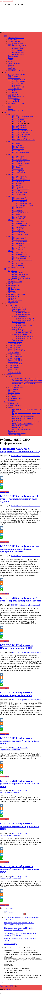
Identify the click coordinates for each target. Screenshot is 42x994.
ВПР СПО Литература (20, 132)
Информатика (13, 56)
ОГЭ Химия (12, 92)
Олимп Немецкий (18, 311)
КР (5, 269)
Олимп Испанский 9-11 (24, 333)
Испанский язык (18, 52)
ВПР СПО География (19, 129)
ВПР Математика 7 (19, 198)
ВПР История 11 (18, 149)
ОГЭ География (13, 101)
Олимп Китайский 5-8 (24, 323)
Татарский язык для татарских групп (25, 378)
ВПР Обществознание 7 (20, 212)
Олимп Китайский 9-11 (24, 325)
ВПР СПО (11, 114)
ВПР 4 (10, 251)
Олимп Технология (15, 364)
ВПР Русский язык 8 (19, 178)
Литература (12, 69)
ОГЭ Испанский (18, 87)
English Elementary (18, 272)
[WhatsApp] (21, 487)
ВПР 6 (10, 220)
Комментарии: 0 (34, 456)
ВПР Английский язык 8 (21, 180)
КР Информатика (14, 289)
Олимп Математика (15, 356)
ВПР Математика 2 (19, 263)
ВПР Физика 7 (17, 214)
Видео (10, 407)
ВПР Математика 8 (19, 176)
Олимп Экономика (14, 373)
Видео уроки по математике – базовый (25, 422)
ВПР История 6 (17, 229)
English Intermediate (18, 276)
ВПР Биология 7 (18, 207)
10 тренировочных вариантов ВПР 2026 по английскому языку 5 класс (19, 923)
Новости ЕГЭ (13, 404)
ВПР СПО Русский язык (20, 136)
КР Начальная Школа (15, 280)
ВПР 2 (10, 262)
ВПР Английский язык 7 (21, 201)
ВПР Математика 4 (19, 252)
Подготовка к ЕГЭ (6, 1)
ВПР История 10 (18, 165)
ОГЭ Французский (18, 85)
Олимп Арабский (18, 340)
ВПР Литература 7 (18, 218)
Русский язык (13, 39)
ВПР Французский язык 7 (25, 205)
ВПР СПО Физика (18, 120)
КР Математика (13, 285)
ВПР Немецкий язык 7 (24, 203)
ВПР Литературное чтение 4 (22, 260)
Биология (11, 61)
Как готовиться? (14, 431)
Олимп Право (13, 362)
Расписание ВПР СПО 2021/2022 (23, 140)
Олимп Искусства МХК (16, 351)
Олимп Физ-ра (13, 365)
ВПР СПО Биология (19, 125)
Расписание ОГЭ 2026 (16, 103)
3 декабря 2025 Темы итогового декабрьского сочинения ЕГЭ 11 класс (20, 934)
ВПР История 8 (17, 187)
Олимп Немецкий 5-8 (23, 313)
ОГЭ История (13, 98)
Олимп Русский (17, 307)
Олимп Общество (14, 358)
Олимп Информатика (15, 349)
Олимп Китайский (18, 322)
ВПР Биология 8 (18, 181)
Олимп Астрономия (15, 342)
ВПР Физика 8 (17, 185)
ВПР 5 (10, 236)
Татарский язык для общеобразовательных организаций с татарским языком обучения (27, 383)
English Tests (12, 271)
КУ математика (13, 389)
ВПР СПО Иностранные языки (23, 116)
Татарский (11, 376)
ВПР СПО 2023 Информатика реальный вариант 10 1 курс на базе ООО (20, 869)
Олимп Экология (14, 371)
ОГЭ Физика (12, 90)
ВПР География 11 (18, 151)
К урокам (7, 374)
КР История (12, 298)
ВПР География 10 (18, 172)
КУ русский (12, 391)
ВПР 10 (10, 154)
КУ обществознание (15, 398)
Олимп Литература (15, 354)
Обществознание (14, 63)
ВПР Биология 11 (18, 147)
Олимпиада (8, 303)
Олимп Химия (13, 369)
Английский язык (18, 47)
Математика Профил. (15, 43)
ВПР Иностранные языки (21, 152)
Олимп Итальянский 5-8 (24, 336)
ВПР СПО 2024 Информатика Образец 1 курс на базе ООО (16, 694)
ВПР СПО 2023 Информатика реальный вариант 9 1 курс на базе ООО (19, 826)
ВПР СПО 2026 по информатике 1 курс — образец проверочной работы (20, 599)
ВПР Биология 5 (18, 243)
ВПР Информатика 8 (19, 192)
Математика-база (14, 41)
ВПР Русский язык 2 (19, 265)
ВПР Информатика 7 (19, 216)
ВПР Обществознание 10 (21, 163)
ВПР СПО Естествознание (21, 134)
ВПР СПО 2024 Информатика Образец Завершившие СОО (16, 646)
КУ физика (12, 396)
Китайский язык (18, 54)
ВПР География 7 (18, 209)
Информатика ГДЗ (10, 944)
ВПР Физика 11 (17, 143)
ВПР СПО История (19, 127)
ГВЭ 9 (10, 109)
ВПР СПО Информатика (20, 456)
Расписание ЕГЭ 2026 (15, 70)
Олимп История (13, 353)
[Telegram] (21, 484)
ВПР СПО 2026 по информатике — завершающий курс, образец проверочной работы (19, 549)
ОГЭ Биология (13, 94)
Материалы (8, 402)
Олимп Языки (13, 305)
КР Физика (12, 287)
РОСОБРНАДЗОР (14, 405)
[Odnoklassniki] (21, 481)
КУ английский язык (15, 387)
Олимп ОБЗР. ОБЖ (15, 360)
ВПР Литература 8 (18, 194)
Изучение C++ (13, 400)
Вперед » (10, 908)
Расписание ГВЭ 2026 (16, 110)
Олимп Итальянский (19, 334)
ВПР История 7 (17, 211)
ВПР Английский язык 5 (21, 242)
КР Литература (13, 296)
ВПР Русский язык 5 (19, 240)
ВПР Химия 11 (17, 145)
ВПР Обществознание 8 (20, 189)
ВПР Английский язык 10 (21, 160)
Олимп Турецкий (18, 327)
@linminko (9, 912)
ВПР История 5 (17, 245)
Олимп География (14, 345)
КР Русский (12, 283)
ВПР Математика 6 (19, 222)
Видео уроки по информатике (22, 424)
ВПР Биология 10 (18, 161)
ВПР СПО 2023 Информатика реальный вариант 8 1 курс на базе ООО (19, 784)
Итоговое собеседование (16, 74)
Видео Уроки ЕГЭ (18, 427)
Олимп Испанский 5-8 (24, 331)
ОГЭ (5, 72)
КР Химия (11, 291)
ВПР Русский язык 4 (19, 254)
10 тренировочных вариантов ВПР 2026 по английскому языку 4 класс (19, 929)
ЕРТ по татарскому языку (17, 433)
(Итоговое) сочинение (16, 38)
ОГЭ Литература (14, 100)
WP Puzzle (9, 989)
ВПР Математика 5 (19, 238)
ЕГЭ (5, 36)
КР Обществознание (15, 300)
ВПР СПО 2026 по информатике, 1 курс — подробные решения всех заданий (19, 499)
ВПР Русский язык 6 (19, 223)
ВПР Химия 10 (17, 169)
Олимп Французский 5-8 (25, 318)
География (11, 67)
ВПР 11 (10, 141)
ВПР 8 (10, 174)
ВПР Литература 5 (18, 247)
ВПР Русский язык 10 (19, 158)
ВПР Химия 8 (17, 183)
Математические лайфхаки (21, 429)
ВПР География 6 (18, 231)
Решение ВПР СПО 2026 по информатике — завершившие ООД (20, 450)
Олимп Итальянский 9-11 (25, 338)
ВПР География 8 (18, 191)
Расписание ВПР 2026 (16, 267)
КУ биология (12, 394)
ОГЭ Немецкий (17, 83)
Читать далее (4, 492)
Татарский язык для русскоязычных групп (27, 380)
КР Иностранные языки (16, 294)
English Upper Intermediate (21, 278)
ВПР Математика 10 (19, 156)
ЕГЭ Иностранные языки (17, 45)
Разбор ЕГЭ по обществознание (23, 416)
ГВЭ (5, 105)
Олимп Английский (19, 309)
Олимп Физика (13, 367)
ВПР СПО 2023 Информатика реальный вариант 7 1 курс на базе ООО (19, 741)
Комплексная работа (15, 282)
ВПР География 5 (18, 249)
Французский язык (18, 50)
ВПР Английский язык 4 (21, 256)
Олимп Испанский (18, 329)
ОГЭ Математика (14, 78)
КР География (13, 302)
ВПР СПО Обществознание (22, 130)
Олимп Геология (14, 347)
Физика (10, 58)
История (11, 65)
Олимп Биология (14, 343)
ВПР (5, 112)
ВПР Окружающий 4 (19, 258)
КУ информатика (14, 393)
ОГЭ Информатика (15, 89)
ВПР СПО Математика (20, 118)
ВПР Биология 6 (18, 227)
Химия (10, 59)
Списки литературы (15, 435)
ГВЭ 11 (10, 107)
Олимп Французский (19, 316)
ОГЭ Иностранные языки (17, 80)
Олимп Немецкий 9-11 (24, 314)
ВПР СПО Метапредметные (22, 138)
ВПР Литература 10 (19, 171)
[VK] (21, 478)
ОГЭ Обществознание (16, 96)
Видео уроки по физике (20, 425)
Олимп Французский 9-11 (25, 320)
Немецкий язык (17, 49)
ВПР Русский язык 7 (19, 200)
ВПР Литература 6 (18, 232)
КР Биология (12, 293)
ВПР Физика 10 (17, 167)
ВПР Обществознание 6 (20, 234)
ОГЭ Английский (18, 81)
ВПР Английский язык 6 (21, 225)
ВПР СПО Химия (18, 121)
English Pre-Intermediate (20, 274)
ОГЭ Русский (13, 76)
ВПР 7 (10, 196)
